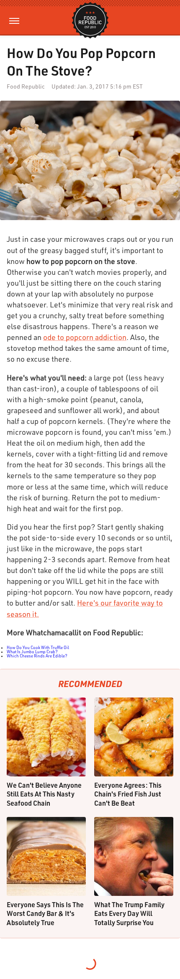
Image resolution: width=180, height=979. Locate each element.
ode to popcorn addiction (84, 337)
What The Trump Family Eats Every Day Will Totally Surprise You (129, 913)
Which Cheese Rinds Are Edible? (37, 655)
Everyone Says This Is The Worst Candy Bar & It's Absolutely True (45, 913)
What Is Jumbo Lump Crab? (32, 651)
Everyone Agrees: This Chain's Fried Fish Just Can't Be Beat (128, 794)
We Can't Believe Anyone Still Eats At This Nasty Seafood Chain (44, 794)
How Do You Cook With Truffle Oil (38, 647)
